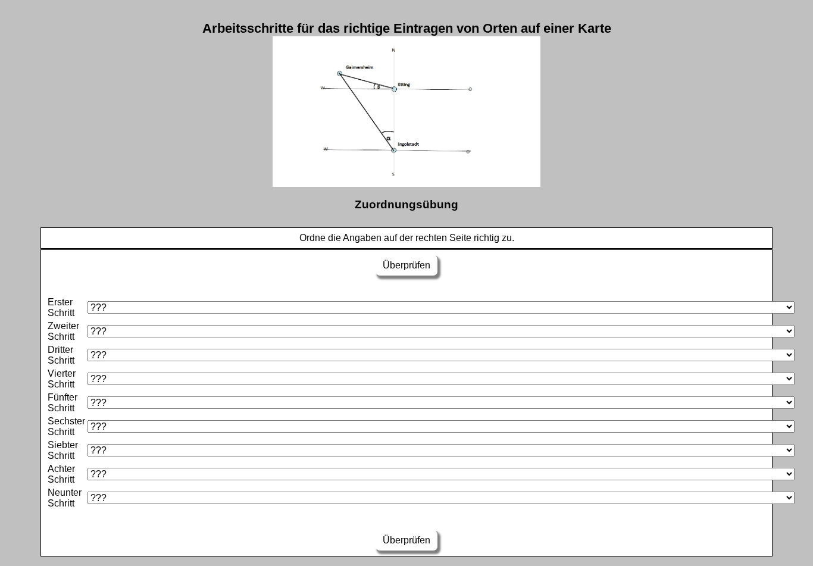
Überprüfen (406, 265)
